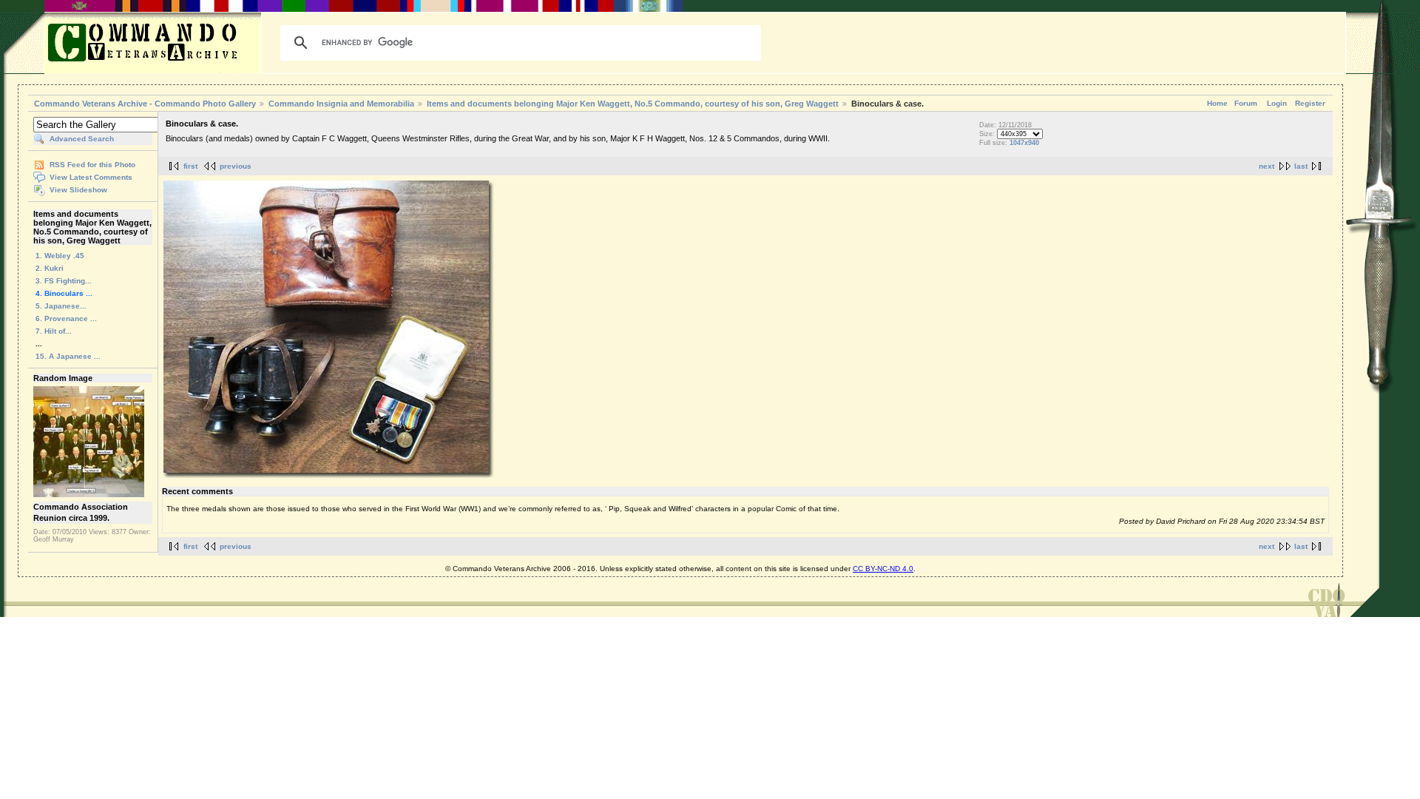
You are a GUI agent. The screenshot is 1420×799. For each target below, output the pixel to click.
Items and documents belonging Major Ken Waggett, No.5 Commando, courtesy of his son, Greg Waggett (633, 103)
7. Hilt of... (54, 331)
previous (235, 166)
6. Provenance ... (66, 318)
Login (1277, 103)
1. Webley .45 (60, 256)
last (1301, 166)
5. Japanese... (61, 306)
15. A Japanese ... (68, 356)
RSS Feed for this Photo (92, 165)
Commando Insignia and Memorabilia (341, 103)
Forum (1245, 103)
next (1266, 166)
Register (1310, 103)
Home (1217, 103)
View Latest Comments (91, 177)
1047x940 (1024, 142)
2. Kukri (50, 268)
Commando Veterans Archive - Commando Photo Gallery (145, 103)
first (190, 166)
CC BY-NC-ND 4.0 (883, 568)
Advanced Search (82, 139)
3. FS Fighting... (64, 281)
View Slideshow (78, 190)
